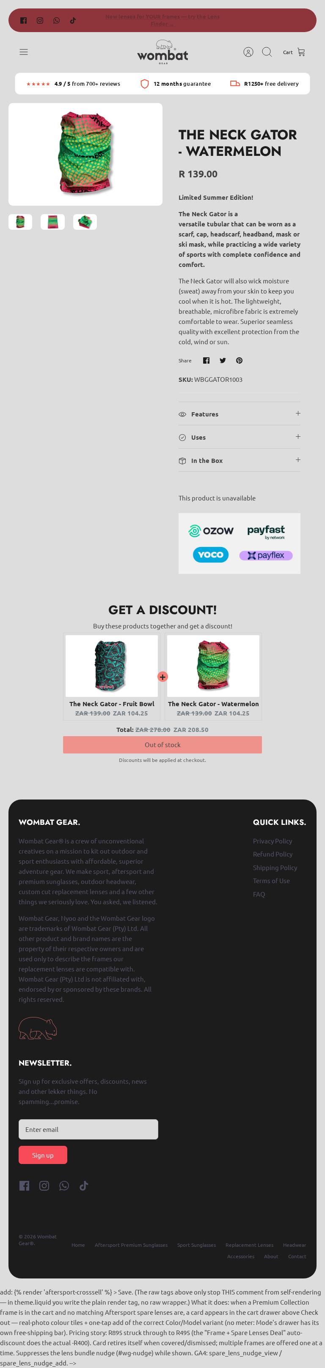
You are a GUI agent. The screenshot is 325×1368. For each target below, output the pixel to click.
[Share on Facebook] (206, 360)
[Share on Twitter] (223, 360)
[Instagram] (40, 20)
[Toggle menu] (28, 52)
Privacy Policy (272, 841)
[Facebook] (23, 20)
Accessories (240, 1256)
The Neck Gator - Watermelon (213, 703)
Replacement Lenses (249, 1244)
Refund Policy (272, 854)
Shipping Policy (275, 867)
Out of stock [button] (163, 736)
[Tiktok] (73, 20)
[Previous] (97, 20)
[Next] (228, 20)
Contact (297, 1256)
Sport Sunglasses (196, 1244)
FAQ (259, 894)
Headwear (294, 1244)
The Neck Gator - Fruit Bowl (111, 703)
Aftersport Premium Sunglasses (131, 1244)
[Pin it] (239, 360)
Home (78, 1244)
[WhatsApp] (56, 20)
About (271, 1256)
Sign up (43, 1155)
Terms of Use (271, 880)
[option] (85, 154)
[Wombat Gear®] (162, 52)
